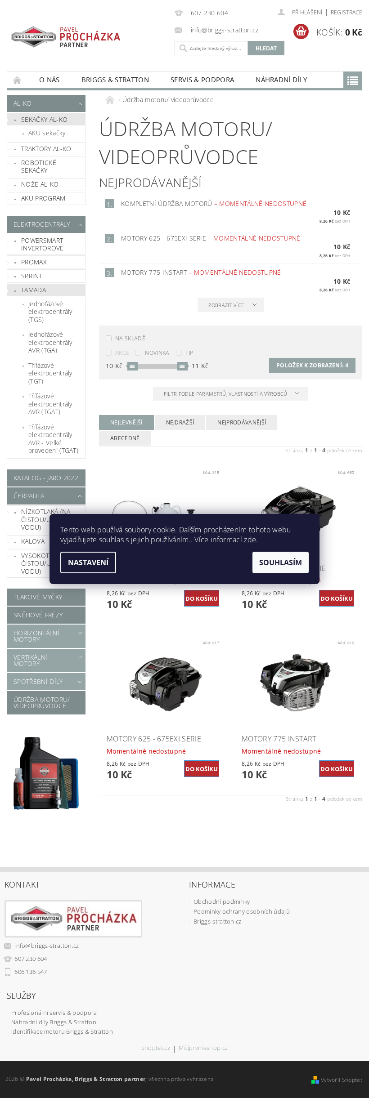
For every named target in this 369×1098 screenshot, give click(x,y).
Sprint (31, 276)
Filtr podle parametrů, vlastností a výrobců (226, 393)
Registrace (346, 12)
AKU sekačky (47, 133)
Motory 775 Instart (201, 272)
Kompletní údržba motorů (213, 203)
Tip (189, 353)
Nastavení (88, 562)
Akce (122, 353)
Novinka (157, 353)
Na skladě (130, 338)
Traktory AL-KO (46, 148)
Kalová (33, 541)
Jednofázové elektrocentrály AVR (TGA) (50, 342)
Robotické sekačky (38, 166)
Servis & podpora (202, 79)
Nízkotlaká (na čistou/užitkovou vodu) (51, 519)
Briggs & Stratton (115, 79)
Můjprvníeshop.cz (203, 1048)
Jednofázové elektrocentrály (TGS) (50, 311)
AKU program (43, 198)
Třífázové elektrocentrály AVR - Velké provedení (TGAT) (53, 439)
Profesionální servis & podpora (54, 1013)
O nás (49, 79)
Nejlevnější (126, 422)
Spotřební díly (38, 681)
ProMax (34, 262)
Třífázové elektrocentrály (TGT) (50, 373)
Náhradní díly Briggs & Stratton (53, 1022)
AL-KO (23, 103)
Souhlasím (280, 562)
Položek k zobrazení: (312, 365)
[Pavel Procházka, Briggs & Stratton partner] (66, 33)
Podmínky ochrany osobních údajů (242, 911)
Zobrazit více (226, 305)
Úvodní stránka (17, 80)
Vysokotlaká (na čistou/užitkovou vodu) (51, 563)
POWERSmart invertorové (42, 244)
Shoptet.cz (155, 1048)
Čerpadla (29, 495)
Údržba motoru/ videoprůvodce (42, 702)
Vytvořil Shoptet (341, 1080)
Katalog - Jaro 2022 (46, 477)
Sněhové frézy (38, 615)
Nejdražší (180, 422)
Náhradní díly (281, 79)
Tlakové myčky (38, 597)
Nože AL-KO (39, 184)
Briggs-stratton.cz (218, 921)
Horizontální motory (36, 636)
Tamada (33, 290)
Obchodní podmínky (222, 901)
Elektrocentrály (42, 224)
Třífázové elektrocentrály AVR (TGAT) (50, 404)
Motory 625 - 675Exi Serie (211, 238)
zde (250, 540)
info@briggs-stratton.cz (46, 946)
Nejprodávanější (241, 422)
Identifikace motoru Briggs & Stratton (62, 1031)
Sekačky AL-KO (44, 119)
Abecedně (125, 438)
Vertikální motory (30, 660)
